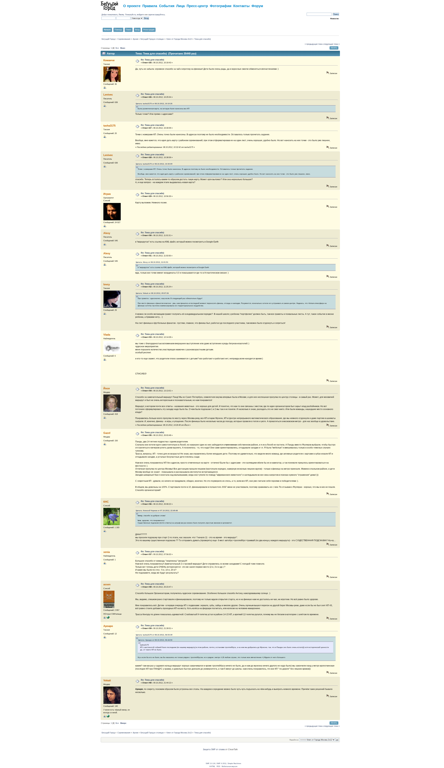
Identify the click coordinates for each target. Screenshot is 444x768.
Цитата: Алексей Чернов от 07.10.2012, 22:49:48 (157, 510)
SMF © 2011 (222, 763)
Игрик (107, 193)
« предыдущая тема (313, 44)
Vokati (107, 680)
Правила (149, 5)
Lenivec (108, 94)
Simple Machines (234, 763)
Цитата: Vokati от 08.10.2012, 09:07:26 (152, 293)
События (166, 5)
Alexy (106, 233)
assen (106, 584)
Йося (106, 388)
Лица (180, 5)
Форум (257, 5)
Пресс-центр (197, 5)
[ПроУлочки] (108, 717)
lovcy (106, 284)
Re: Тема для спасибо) (152, 60)
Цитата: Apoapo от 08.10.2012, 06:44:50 (155, 640)
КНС (106, 501)
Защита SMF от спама (214, 749)
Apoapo (108, 625)
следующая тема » (331, 44)
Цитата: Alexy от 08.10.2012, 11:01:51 (152, 262)
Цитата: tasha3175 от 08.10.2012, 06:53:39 (154, 635)
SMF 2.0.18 (210, 763)
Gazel (106, 432)
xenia (106, 551)
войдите (140, 15)
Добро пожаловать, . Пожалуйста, (119, 15)
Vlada (106, 334)
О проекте (131, 5)
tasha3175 (109, 125)
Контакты (241, 5)
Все (117, 48)
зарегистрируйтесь (156, 15)
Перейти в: (294, 740)
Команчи (108, 60)
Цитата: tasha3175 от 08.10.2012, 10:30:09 (154, 164)
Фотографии (220, 5)
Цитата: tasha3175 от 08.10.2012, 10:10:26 (154, 104)
